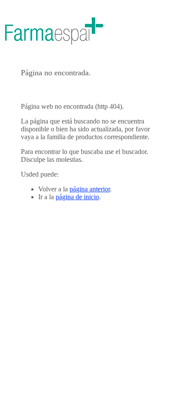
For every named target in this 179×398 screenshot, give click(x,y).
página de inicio (77, 197)
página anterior (90, 189)
